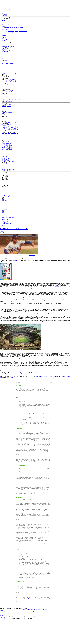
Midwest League (6, 98)
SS (8, 138)
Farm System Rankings (6, 170)
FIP (2, 215)
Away (12, 119)
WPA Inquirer (4, 115)
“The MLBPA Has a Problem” (17, 373)
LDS (12, 108)
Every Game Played (5, 56)
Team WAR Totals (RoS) (6, 125)
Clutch (13, 219)
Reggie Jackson (46, 286)
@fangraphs (25, 609)
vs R (7, 119)
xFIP (4, 215)
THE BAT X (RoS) (11, 50)
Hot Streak (4, 192)
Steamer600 (4, 43)
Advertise (33, 609)
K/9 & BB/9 (10, 215)
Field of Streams (17, 27)
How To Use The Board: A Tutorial (8, 169)
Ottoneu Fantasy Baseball (6, 17)
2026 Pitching (9, 104)
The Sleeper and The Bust (9, 27)
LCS (10, 108)
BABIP (6, 215)
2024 (5, 67)
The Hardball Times (11, 31)
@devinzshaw (11, 377)
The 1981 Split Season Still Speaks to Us (14, 229)
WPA (10, 219)
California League (6, 99)
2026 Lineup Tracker (5, 160)
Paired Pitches (4, 193)
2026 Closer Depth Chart (6, 154)
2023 (7, 67)
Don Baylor (51, 286)
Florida (8, 100)
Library (3, 199)
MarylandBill (26, 402)
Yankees (3, 131)
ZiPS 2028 (7, 54)
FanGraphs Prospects (5, 24)
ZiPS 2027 (4, 54)
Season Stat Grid (4, 87)
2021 (11, 67)
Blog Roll (3, 20)
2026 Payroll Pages (5, 156)
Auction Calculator (5, 15)
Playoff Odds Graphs (12, 71)
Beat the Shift (22, 27)
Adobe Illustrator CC (31, 598)
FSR (9, 217)
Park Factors (4, 201)
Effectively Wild (8, 22)
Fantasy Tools (4, 209)
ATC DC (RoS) (4, 49)
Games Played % (12, 56)
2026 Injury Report (5, 155)
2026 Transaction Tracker (6, 157)
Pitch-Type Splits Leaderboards (7, 86)
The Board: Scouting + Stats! (6, 168)
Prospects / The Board (5, 205)
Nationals (3, 135)
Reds (8, 136)
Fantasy (16, 32)
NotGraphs (16, 31)
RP (6, 139)
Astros (14, 128)
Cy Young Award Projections (6, 58)
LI (11, 219)
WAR (3, 219)
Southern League (12, 97)
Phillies (3, 136)
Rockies (14, 136)
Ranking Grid (7, 84)
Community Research (5, 29)
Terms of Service (38, 609)
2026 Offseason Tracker (6, 164)
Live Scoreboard (4, 63)
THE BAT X (8, 39)
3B (10, 138)
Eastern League (6, 97)
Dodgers (10, 150)
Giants (10, 151)
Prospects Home (4, 166)
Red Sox (3, 130)
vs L (5, 119)
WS (7, 108)
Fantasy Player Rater (5, 14)
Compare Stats (18, 84)
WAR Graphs (4, 113)
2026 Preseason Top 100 (6, 188)
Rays (3, 129)
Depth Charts (4, 37)
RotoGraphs (4, 26)
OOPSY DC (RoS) (5, 51)
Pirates (9, 135)
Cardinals (7, 150)
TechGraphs (21, 31)
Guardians (9, 127)
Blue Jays (3, 127)
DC (6, 127)
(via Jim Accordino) (32, 255)
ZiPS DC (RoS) (14, 46)
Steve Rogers (29, 281)
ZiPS (3, 35)
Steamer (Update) (10, 47)
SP (5, 139)
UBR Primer (6, 219)
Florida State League (18, 99)
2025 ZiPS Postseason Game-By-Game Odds (9, 73)
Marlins (3, 150)
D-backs (14, 133)
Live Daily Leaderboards (6, 64)
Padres (14, 135)
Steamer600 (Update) (9, 43)
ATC (3, 38)
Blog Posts (8, 18)
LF (11, 138)
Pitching (6, 94)
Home (10, 119)
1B (6, 138)
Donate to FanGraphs (5, 11)
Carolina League (12, 99)
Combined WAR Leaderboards (7, 112)
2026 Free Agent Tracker (6, 163)
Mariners (14, 130)
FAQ (5, 18)
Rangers (14, 131)
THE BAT (3, 39)
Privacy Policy (44, 609)
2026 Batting (4, 104)
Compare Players (12, 84)
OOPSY (3, 40)
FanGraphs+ (25, 31)
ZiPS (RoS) (4, 46)
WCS (15, 108)
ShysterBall (19, 32)
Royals (9, 128)
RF (14, 138)
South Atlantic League (13, 98)
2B (7, 138)
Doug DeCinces (18, 281)
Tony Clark (44, 362)
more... (14, 215)
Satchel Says (25, 554)
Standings (3, 207)
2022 (9, 67)
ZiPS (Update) (8, 46)
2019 (15, 67)
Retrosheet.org (2, 617)
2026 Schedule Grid (5, 158)
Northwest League (20, 98)
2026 (5, 79)
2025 (3, 67)
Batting (3, 94)
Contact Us (30, 609)
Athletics (14, 129)
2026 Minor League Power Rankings (8, 161)
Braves (3, 133)
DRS (7, 217)
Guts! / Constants (5, 200)
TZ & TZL (12, 217)
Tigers (9, 129)
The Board (4, 167)
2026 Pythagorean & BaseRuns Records (8, 72)
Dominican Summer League (7, 101)
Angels (14, 127)
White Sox (9, 131)
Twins (9, 130)
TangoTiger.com (2, 615)
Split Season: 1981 (16, 260)
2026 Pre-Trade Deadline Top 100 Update (9, 189)
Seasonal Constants (5, 221)
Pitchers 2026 (9, 117)
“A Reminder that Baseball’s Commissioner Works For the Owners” (26, 372)
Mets (3, 151)
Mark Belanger (24, 281)
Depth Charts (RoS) (5, 48)
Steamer (3, 36)
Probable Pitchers (10, 63)
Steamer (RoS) (4, 47)
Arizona (5, 100)
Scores (3, 206)
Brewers (9, 133)
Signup (3, 18)
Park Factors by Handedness (6, 223)
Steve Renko (57, 286)
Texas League (17, 97)
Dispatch (12, 32)
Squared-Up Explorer (5, 196)
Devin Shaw (3, 231)
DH (16, 138)
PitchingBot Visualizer (5, 194)
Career (16, 79)
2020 (13, 67)
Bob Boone (34, 281)
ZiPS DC (5, 35)
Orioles (3, 128)
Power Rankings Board (6, 195)
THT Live (9, 32)
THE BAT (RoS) (5, 50)
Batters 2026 (4, 117)
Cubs (6, 151)
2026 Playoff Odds (5, 71)
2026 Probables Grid (5, 159)
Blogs (3, 210)
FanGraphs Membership (6, 9)
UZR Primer (4, 217)
